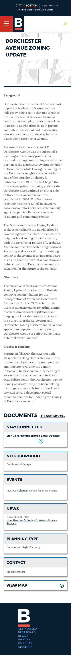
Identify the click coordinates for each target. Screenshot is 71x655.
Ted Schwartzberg (16, 572)
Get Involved (27, 629)
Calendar (22, 490)
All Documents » (52, 416)
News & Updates (24, 638)
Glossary (25, 647)
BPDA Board (27, 632)
